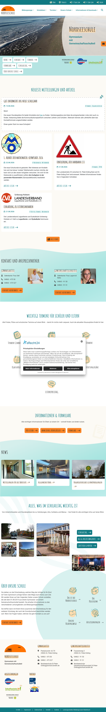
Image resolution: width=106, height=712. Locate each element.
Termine (53, 10)
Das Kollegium (93, 600)
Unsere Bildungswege (71, 622)
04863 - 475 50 (9, 279)
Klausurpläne (17, 367)
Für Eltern (30, 430)
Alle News (54, 239)
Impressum (27, 710)
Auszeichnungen (93, 622)
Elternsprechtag (51, 392)
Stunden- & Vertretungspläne (86, 367)
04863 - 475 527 (10, 283)
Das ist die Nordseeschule (71, 599)
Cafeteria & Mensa (85, 545)
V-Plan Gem (89, 2)
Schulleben (41, 10)
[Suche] (102, 10)
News (54, 2)
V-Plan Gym (76, 2)
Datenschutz (38, 710)
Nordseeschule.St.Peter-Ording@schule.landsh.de (50, 665)
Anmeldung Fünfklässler (51, 430)
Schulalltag (23, 65)
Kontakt (17, 59)
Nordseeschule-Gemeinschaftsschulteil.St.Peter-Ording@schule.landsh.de (86, 665)
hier (41, 115)
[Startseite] (8, 10)
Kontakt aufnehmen (10, 290)
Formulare (8, 65)
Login (101, 2)
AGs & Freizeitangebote (87, 539)
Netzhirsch (87, 710)
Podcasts (63, 2)
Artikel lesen (9, 185)
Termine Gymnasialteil (17, 343)
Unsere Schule (65, 10)
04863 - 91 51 (62, 285)
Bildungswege (27, 10)
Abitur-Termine (86, 343)
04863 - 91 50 (62, 282)
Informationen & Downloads (86, 10)
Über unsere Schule (11, 71)
